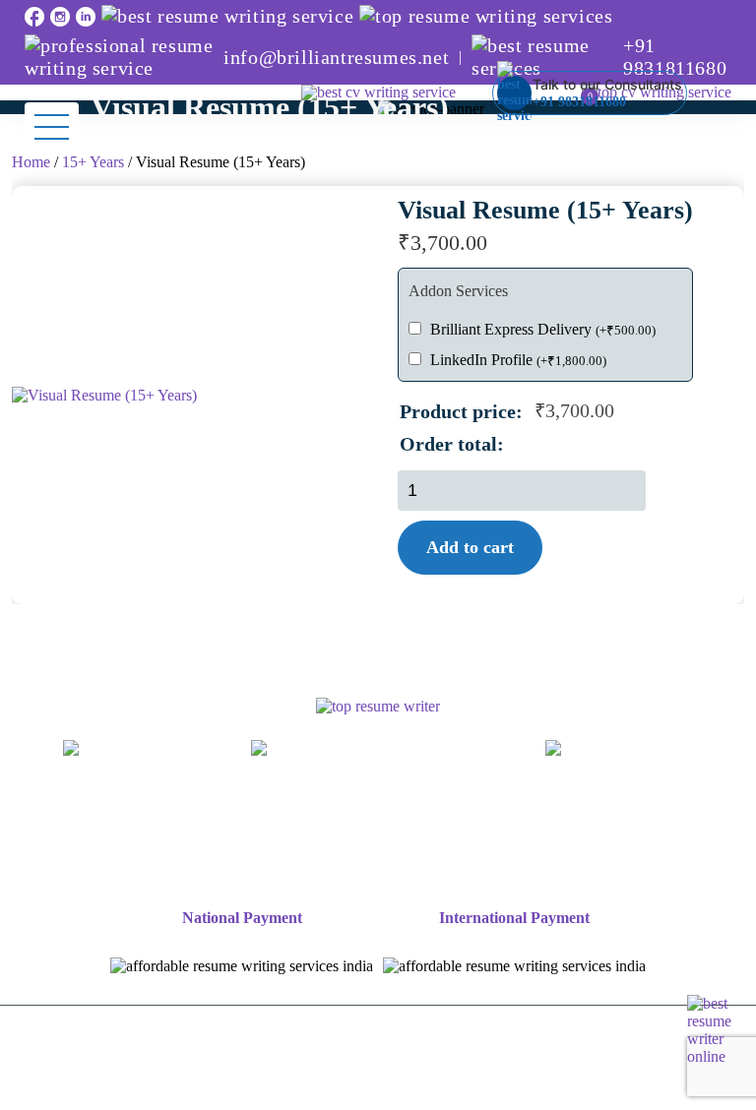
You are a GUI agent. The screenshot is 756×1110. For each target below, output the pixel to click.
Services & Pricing (245, 816)
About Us (124, 816)
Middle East (297, 857)
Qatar (380, 857)
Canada (144, 857)
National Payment (242, 917)
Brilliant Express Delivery (543, 329)
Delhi (432, 816)
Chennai (166, 836)
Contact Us (598, 857)
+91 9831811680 (674, 56)
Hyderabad (435, 836)
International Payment (514, 917)
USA (704, 836)
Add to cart (470, 547)
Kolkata (522, 836)
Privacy (394, 1086)
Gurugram (252, 836)
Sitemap (509, 857)
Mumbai (595, 816)
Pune (587, 836)
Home (31, 162)
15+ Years (93, 162)
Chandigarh (75, 836)
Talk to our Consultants (607, 92)
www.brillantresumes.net (137, 770)
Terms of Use (296, 1086)
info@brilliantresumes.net (336, 57)
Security (477, 1086)
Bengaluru (508, 816)
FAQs (440, 857)
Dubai (212, 857)
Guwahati (342, 836)
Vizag (645, 836)
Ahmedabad (687, 816)
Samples (363, 816)
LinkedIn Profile (518, 359)
